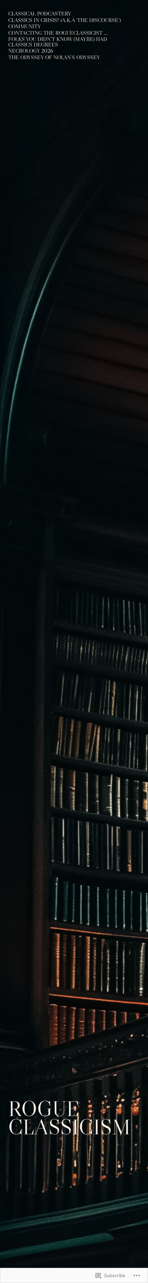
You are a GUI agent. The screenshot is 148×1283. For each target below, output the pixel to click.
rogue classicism (69, 1117)
